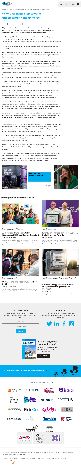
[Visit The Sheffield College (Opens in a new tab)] (14, 399)
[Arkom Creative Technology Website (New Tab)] (13, 463)
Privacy (32, 458)
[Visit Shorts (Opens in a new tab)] (47, 399)
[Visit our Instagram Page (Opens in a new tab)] (71, 324)
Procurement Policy (9, 461)
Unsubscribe (40, 458)
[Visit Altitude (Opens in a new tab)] (32, 390)
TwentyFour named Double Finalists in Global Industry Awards (60, 234)
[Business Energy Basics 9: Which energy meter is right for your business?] (60, 262)
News (10, 9)
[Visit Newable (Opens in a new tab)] (49, 419)
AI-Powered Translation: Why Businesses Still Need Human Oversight (20, 234)
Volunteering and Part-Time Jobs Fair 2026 (19, 283)
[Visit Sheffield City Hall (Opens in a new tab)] (49, 428)
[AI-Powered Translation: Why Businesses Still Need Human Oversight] (20, 213)
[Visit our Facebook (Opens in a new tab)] (64, 324)
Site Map (5, 458)
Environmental (64, 278)
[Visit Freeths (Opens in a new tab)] (65, 399)
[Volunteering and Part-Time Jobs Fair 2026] (20, 262)
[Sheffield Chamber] (7, 4)
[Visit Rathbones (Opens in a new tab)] (14, 419)
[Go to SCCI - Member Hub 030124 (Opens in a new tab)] (40, 189)
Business (72, 278)
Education (11, 24)
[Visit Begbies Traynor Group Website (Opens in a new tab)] (40, 438)
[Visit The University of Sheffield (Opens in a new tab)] (66, 390)
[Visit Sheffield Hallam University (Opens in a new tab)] (49, 390)
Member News (28, 24)
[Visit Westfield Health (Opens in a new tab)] (14, 390)
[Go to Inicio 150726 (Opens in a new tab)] (66, 189)
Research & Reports (53, 278)
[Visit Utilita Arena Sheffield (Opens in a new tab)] (31, 428)
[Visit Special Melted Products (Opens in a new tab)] (67, 409)
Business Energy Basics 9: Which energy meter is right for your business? (57, 287)
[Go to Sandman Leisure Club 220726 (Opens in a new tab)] (14, 189)
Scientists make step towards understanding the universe (32, 9)
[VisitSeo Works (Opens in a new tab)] (13, 409)
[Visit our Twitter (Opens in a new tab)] (49, 324)
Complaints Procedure (59, 458)
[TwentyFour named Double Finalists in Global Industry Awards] (60, 213)
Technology (19, 24)
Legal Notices (24, 458)
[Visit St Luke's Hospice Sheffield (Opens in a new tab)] (49, 409)
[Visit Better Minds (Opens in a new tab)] (31, 419)
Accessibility (13, 458)
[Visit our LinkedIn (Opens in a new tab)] (56, 324)
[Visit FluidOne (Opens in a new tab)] (31, 409)
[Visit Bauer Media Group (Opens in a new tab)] (29, 399)
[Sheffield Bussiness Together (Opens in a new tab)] (56, 438)
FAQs (48, 458)
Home (4, 9)
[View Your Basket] (67, 4)
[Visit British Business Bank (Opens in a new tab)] (66, 419)
